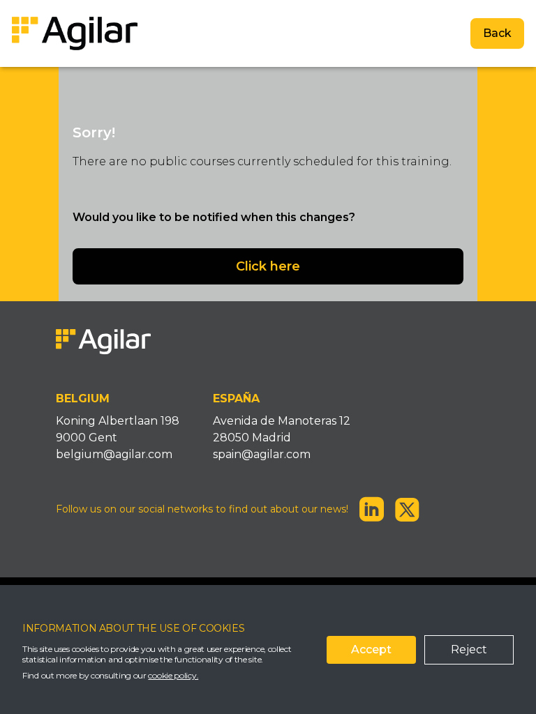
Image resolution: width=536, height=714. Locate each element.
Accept (371, 649)
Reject (469, 649)
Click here (268, 266)
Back (497, 33)
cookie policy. (173, 675)
